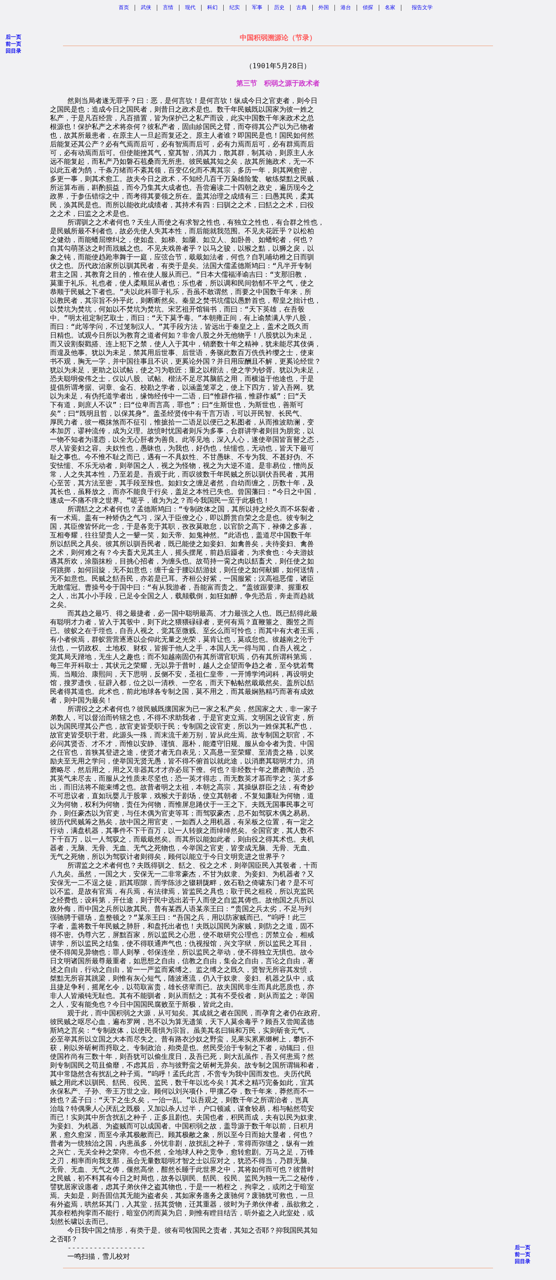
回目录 (13, 51)
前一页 (13, 44)
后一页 (13, 37)
